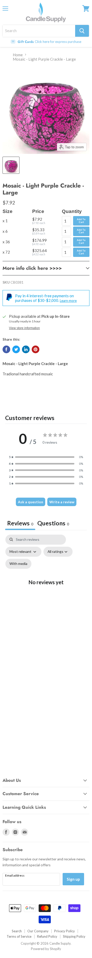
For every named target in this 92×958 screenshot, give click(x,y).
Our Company (38, 931)
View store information (24, 328)
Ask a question (30, 502)
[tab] (53, 523)
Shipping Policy (74, 936)
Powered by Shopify (46, 949)
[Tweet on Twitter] (16, 349)
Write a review (61, 502)
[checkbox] (18, 564)
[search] (39, 31)
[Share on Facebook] (6, 349)
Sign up (73, 879)
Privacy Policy (64, 931)
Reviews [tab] (20, 523)
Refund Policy (47, 936)
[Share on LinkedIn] (26, 349)
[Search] (82, 31)
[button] (46, 457)
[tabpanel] (46, 586)
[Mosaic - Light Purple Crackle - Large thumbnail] (11, 165)
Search (17, 931)
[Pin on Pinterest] (35, 349)
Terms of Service (19, 936)
